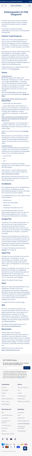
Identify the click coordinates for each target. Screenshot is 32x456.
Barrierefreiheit (22, 431)
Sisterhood (5, 428)
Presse (3, 396)
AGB (19, 415)
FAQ (19, 390)
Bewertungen (21, 398)
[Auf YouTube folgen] (11, 439)
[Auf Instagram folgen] (7, 439)
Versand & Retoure (23, 387)
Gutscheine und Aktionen (6, 421)
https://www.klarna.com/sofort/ (10, 173)
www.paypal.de (15, 69)
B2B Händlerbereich (7, 398)
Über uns (4, 387)
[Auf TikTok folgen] (15, 439)
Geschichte (5, 390)
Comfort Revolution (7, 415)
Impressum (21, 412)
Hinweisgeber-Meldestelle (22, 427)
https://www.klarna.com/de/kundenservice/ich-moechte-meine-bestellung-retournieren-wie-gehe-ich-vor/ (15, 118)
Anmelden (27, 367)
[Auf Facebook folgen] (3, 439)
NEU (3, 412)
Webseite (4, 250)
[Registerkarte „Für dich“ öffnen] (25, 448)
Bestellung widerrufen (24, 401)
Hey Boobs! (5, 418)
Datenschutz (21, 418)
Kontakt (20, 393)
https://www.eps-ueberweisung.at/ (11, 326)
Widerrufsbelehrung (23, 421)
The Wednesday (6, 425)
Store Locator (5, 401)
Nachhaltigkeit (5, 404)
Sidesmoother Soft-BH (8, 434)
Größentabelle (22, 396)
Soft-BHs (4, 431)
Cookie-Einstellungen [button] (24, 423)
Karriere (4, 393)
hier (8, 128)
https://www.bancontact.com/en (11, 350)
